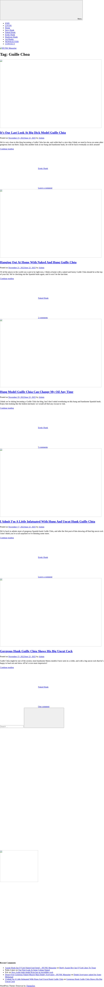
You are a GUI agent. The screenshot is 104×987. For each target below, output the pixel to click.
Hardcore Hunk (11, 37)
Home (7, 28)
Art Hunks (9, 39)
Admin (41, 138)
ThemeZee (30, 986)
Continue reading (7, 149)
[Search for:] (12, 726)
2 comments (43, 318)
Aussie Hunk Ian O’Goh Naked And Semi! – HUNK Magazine (30, 968)
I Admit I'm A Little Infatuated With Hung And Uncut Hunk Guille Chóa (34, 979)
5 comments (43, 447)
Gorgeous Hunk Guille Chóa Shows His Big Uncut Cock (36, 651)
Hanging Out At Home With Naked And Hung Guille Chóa (38, 262)
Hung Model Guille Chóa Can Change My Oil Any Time (36, 391)
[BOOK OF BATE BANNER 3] (19, 881)
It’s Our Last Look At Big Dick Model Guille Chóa (33, 132)
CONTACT (10, 44)
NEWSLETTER (12, 41)
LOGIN (8, 25)
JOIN (7, 23)
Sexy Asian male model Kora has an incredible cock (32, 972)
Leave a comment (45, 188)
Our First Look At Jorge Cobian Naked (34, 970)
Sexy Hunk (9, 30)
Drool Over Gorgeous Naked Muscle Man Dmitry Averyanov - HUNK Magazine (38, 975)
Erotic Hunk (10, 35)
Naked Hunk (10, 32)
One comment (43, 706)
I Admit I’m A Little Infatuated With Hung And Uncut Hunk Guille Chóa (47, 521)
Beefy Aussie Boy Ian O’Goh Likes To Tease (77, 968)
